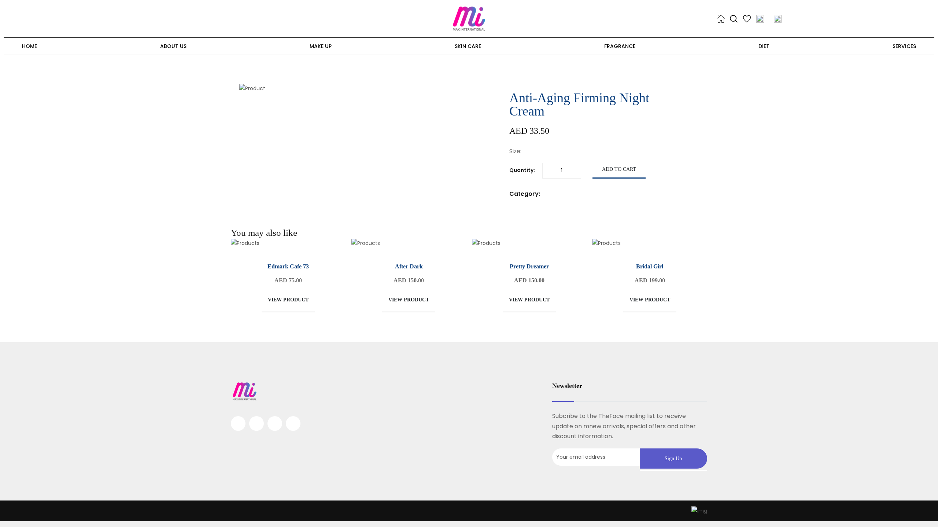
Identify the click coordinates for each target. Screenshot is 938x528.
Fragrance (619, 46)
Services (904, 46)
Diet (763, 46)
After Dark (409, 266)
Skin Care (468, 46)
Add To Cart (619, 169)
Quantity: (522, 170)
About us (173, 46)
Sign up (673, 458)
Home (29, 46)
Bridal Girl (649, 266)
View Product (288, 299)
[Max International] (469, 18)
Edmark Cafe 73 (288, 266)
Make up (321, 46)
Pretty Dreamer (529, 266)
